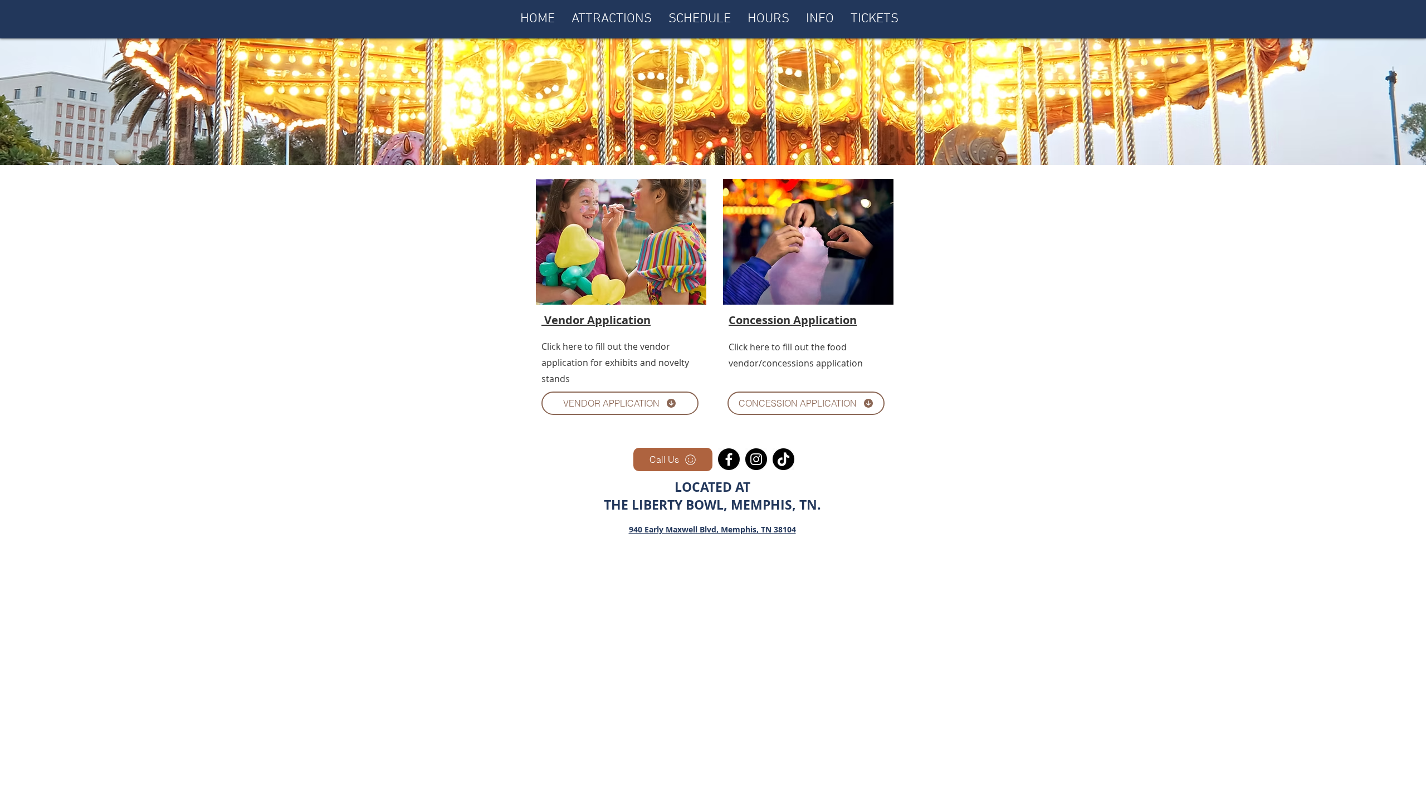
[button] (820, 19)
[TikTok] (783, 459)
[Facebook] (729, 459)
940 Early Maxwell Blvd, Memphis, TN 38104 (712, 529)
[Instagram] (756, 459)
